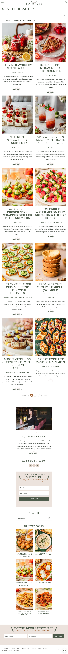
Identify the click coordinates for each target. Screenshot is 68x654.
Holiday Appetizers (25, 297)
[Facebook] (34, 465)
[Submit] (49, 518)
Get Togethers (32, 648)
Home (13, 648)
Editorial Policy (7, 650)
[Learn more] (34, 418)
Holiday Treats (11, 372)
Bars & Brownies (17, 147)
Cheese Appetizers (46, 222)
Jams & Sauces (17, 72)
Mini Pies (50, 297)
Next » (45, 395)
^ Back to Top (6, 648)
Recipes (24, 648)
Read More (16, 90)
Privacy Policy (42, 648)
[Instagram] (30, 465)
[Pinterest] (37, 465)
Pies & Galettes (50, 75)
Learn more (33, 453)
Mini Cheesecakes (23, 372)
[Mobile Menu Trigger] (2, 3)
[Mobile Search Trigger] (65, 3)
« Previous (23, 395)
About (18, 648)
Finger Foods (17, 222)
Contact (16, 650)
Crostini (6, 297)
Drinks (50, 147)
